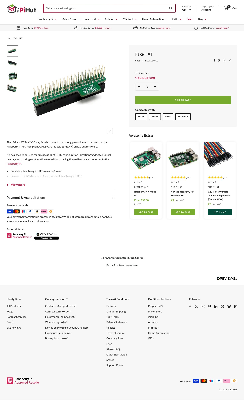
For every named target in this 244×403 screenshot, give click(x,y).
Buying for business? (56, 338)
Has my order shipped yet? (60, 316)
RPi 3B (141, 116)
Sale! (190, 18)
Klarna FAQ (113, 349)
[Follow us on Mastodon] (235, 306)
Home (9, 38)
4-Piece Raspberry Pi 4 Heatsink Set (183, 193)
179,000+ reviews (102, 28)
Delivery (111, 305)
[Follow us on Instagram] (203, 306)
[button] (122, 265)
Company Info (114, 338)
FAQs (10, 311)
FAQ (109, 343)
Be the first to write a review (122, 265)
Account (206, 9)
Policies (110, 327)
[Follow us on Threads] (222, 306)
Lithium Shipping (116, 311)
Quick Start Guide (116, 354)
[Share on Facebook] (214, 60)
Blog (200, 18)
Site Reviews (14, 327)
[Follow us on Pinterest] (209, 306)
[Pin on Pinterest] (219, 60)
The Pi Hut (176, 187)
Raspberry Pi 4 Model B (145, 193)
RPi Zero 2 (183, 116)
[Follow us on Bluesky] (229, 306)
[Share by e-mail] (230, 60)
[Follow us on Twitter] (196, 306)
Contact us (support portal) (60, 305)
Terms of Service (115, 332)
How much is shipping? (58, 332)
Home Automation (153, 18)
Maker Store (69, 18)
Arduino (109, 18)
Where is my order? (56, 322)
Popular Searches (16, 316)
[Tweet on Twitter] (224, 60)
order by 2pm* (222, 28)
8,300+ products (41, 28)
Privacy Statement (116, 322)
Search (10, 322)
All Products (14, 305)
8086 (137, 60)
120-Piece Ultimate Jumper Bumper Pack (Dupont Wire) (219, 195)
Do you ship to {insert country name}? (66, 327)
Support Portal (114, 365)
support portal (164, 28)
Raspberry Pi (45, 18)
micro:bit (90, 18)
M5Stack (128, 18)
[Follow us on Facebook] (190, 306)
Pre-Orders (113, 316)
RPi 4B (155, 116)
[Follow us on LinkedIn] (215, 306)
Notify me (220, 212)
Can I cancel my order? (58, 311)
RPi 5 (168, 116)
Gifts (175, 18)
